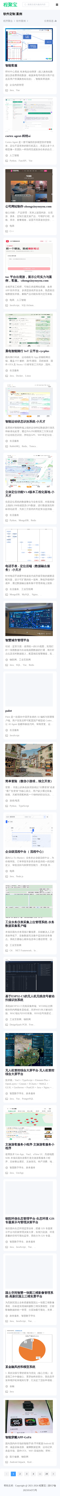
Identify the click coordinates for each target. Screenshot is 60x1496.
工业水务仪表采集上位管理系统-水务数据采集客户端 (29, 923)
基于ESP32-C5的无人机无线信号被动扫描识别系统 (29, 998)
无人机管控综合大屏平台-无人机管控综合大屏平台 (29, 1072)
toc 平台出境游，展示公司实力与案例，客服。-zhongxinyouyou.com (28, 278)
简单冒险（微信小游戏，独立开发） (29, 781)
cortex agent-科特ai (17, 136)
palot (8, 710)
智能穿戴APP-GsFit (18, 1437)
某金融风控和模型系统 (20, 1366)
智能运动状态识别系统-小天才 (25, 421)
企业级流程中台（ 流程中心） (25, 851)
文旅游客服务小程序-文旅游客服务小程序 (29, 1146)
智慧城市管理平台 (17, 640)
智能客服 (11, 65)
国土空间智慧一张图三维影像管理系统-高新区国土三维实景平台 (29, 1294)
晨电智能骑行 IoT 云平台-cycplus (27, 351)
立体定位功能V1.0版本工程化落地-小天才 (29, 493)
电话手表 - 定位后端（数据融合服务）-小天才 (27, 567)
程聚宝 (10, 4)
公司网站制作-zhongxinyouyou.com (28, 206)
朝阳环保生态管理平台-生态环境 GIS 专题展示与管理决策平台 (29, 1220)
